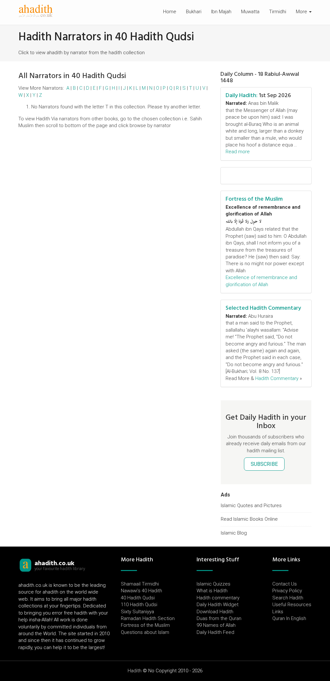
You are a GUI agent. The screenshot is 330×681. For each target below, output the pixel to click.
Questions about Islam (145, 632)
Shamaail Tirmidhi (140, 584)
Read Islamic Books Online (249, 519)
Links (277, 612)
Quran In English (289, 618)
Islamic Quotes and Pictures (251, 505)
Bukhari (193, 12)
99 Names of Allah (216, 625)
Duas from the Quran (219, 618)
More (302, 12)
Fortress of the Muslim (254, 199)
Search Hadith (287, 598)
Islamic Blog (234, 533)
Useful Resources (291, 604)
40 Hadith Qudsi (138, 598)
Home (169, 12)
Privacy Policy (287, 591)
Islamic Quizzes (213, 584)
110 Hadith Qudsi (139, 604)
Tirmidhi (277, 12)
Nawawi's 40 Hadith (141, 591)
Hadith (134, 671)
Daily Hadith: (241, 95)
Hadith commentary (218, 598)
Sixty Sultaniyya (137, 612)
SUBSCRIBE (264, 464)
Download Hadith (215, 612)
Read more (238, 152)
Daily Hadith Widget (217, 604)
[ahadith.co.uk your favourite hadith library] (25, 565)
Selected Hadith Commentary (263, 308)
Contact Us (284, 584)
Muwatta (250, 12)
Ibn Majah (221, 12)
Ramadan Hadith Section (148, 618)
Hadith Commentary (276, 378)
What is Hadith (212, 591)
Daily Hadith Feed (215, 632)
